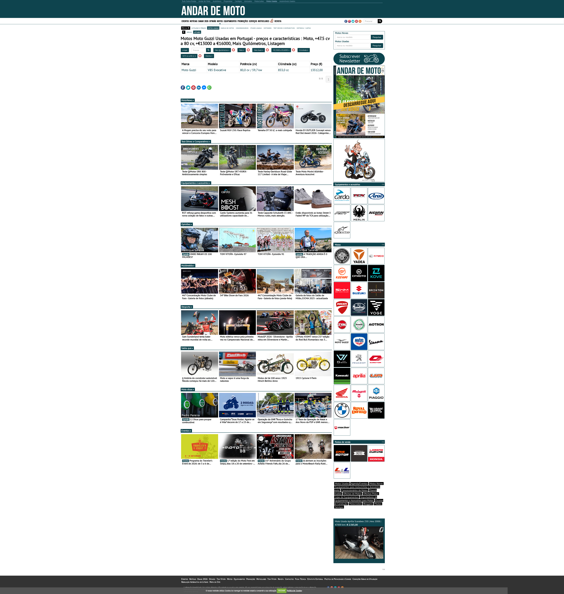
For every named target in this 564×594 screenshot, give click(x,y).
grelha (189, 32)
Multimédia (187, 265)
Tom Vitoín (221, 579)
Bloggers (367, 503)
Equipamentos (239, 579)
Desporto (185, 306)
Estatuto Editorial (315, 579)
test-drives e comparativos (284, 28)
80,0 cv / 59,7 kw (251, 70)
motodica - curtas (304, 28)
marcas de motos (227, 28)
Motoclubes (263, 21)
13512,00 (317, 70)
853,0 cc (283, 70)
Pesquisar (377, 37)
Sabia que (186, 348)
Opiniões (185, 224)
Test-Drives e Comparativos (195, 141)
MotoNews (186, 100)
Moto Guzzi (258, 50)
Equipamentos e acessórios (195, 182)
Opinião (212, 21)
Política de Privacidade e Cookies (337, 579)
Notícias (192, 579)
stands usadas (256, 28)
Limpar (184, 50)
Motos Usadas (342, 483)
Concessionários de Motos (354, 490)
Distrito (208, 56)
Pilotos (377, 503)
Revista (278, 21)
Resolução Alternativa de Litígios (194, 582)
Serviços (339, 507)
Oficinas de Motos (352, 493)
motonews (267, 28)
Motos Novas (376, 483)
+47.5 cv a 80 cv (188, 56)
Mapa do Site (215, 582)
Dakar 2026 (203, 21)
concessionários (242, 28)
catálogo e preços (199, 28)
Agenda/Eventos (359, 483)
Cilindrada (303, 50)
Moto (241, 50)
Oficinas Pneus (371, 493)
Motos (229, 579)
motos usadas (213, 28)
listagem (197, 32)
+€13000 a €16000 (280, 50)
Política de (294, 590)
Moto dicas (186, 389)
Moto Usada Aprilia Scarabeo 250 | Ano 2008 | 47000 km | (358, 523)
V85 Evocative (217, 70)
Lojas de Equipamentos (346, 497)
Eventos (185, 21)
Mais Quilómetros (221, 50)
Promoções (242, 21)
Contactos (289, 579)
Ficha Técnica (300, 579)
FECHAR (281, 590)
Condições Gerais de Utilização (364, 579)
